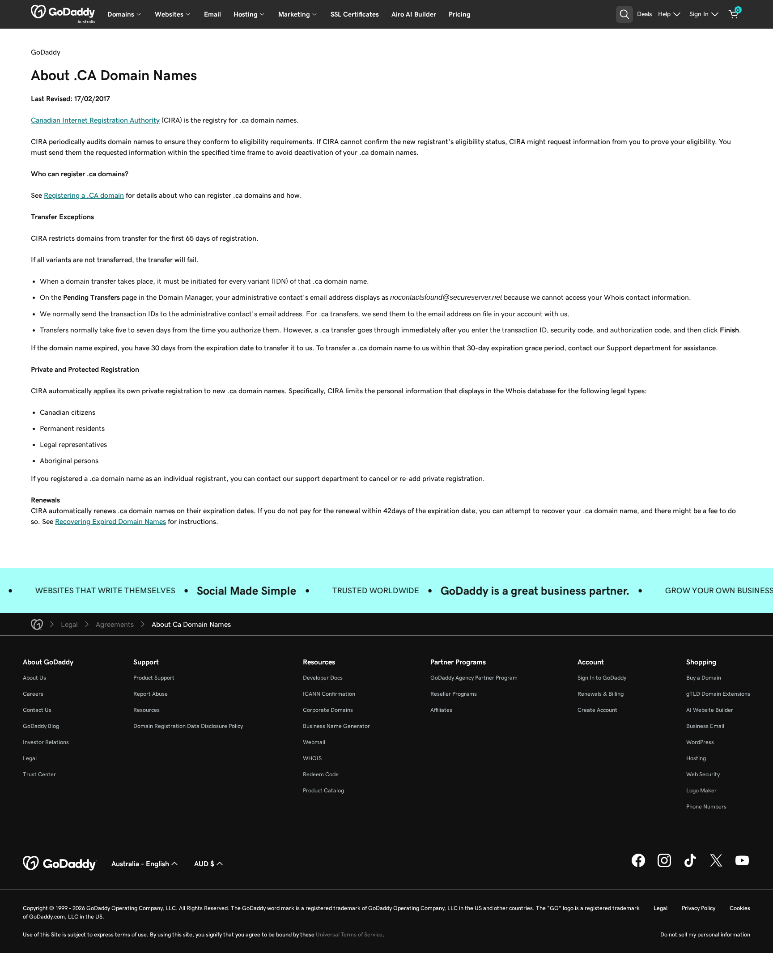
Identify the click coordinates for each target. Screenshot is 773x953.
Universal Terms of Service (349, 934)
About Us (34, 678)
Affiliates (441, 710)
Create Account (597, 710)
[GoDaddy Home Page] (60, 863)
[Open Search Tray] (624, 14)
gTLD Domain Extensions (718, 694)
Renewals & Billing (601, 694)
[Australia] (63, 11)
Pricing (460, 14)
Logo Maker (701, 790)
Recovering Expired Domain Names (110, 521)
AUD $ (204, 863)
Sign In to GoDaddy (602, 678)
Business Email (705, 726)
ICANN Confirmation (329, 694)
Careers (33, 694)
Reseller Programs (453, 694)
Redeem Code (321, 774)
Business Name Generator (336, 726)
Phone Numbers (706, 806)
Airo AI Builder (413, 14)
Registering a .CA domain (84, 195)
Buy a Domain (703, 678)
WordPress (700, 742)
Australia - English (140, 863)
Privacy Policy (698, 908)
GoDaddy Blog (41, 726)
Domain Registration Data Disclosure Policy (188, 726)
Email (212, 14)
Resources (146, 710)
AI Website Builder (709, 710)
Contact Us (37, 710)
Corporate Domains (328, 710)
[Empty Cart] (733, 14)
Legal (30, 758)
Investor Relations (46, 742)
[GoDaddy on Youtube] (742, 865)
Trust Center (39, 774)
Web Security (703, 774)
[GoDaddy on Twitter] (716, 865)
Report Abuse (150, 694)
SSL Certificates (355, 14)
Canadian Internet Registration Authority (95, 119)
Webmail (314, 742)
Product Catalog (323, 790)
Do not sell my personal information (705, 934)
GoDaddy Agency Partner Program (474, 678)
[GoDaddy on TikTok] (690, 865)
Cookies (740, 908)
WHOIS (312, 758)
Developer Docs (323, 678)
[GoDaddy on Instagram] (664, 865)
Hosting (696, 758)
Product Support (153, 678)
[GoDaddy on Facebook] (638, 865)
